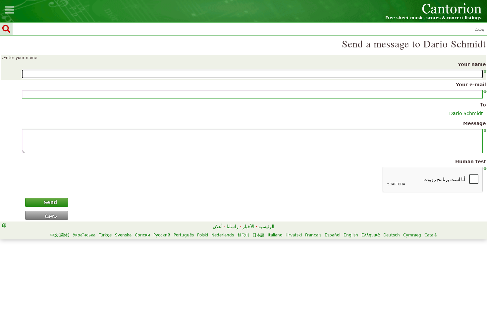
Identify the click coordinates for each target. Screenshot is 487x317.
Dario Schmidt (466, 113)
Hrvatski (294, 235)
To (483, 104)
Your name (472, 64)
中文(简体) (60, 235)
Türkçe (105, 235)
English (351, 235)
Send (50, 202)
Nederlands (222, 235)
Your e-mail (471, 84)
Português (184, 235)
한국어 (243, 235)
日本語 (258, 235)
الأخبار (248, 226)
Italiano (275, 235)
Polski (202, 235)
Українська (84, 235)
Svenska (123, 235)
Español (332, 235)
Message (474, 123)
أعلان (218, 226)
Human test (470, 161)
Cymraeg (412, 235)
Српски (142, 235)
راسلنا (233, 226)
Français (313, 235)
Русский (161, 235)
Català (430, 235)
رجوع (51, 215)
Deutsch (391, 235)
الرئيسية (266, 226)
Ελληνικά (370, 235)
